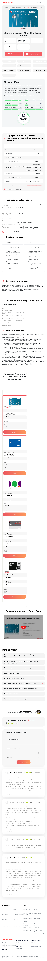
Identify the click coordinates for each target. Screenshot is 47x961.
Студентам (4, 911)
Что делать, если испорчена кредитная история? (28, 913)
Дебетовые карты (6, 926)
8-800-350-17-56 (36, 940)
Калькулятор (5, 922)
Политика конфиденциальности (39, 957)
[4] (18, 748)
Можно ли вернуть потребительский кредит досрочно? (28, 929)
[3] (17, 748)
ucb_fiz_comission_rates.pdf (34, 185)
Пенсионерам (5, 914)
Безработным (5, 917)
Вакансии (25, 956)
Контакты (19, 956)
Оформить (14, 432)
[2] (15, 748)
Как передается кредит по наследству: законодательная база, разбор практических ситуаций (39, 930)
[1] (14, 748)
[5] (20, 748)
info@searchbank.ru (22, 940)
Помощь (40, 2)
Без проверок (16, 917)
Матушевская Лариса (25, 711)
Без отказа (15, 919)
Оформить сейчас (15, 53)
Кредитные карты (6, 905)
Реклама (31, 956)
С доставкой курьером (18, 911)
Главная (6, 7)
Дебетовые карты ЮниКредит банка (17, 7)
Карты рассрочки (17, 926)
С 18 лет (4, 908)
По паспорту (5, 919)
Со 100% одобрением (18, 914)
